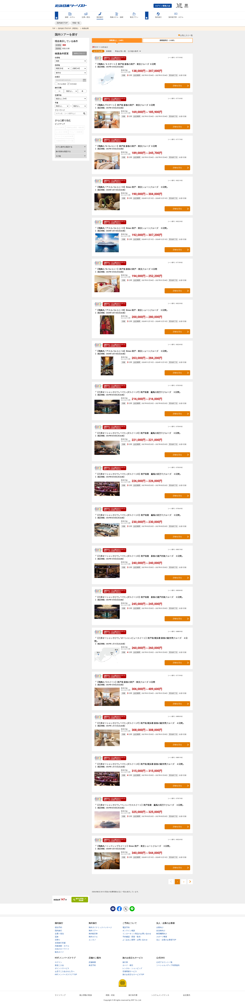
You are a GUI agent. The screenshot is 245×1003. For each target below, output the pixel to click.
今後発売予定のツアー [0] (64, 141)
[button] (163, 6)
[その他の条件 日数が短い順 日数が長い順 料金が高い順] (134, 51)
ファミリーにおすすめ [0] (64, 136)
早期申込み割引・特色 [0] (75, 127)
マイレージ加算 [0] (75, 132)
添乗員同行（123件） (168, 40)
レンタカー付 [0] (61, 132)
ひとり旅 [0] (60, 127)
